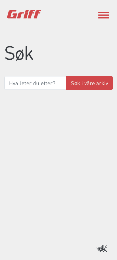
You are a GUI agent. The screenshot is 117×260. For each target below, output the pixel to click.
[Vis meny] (104, 14)
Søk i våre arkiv (89, 83)
